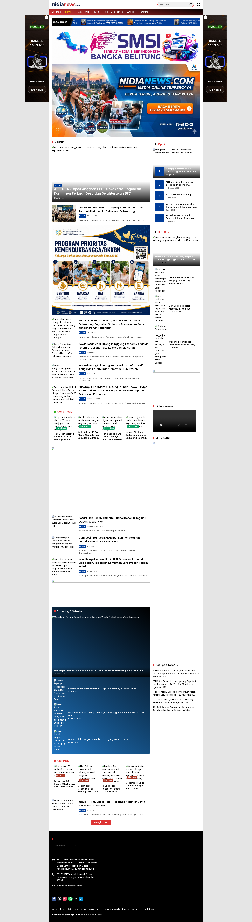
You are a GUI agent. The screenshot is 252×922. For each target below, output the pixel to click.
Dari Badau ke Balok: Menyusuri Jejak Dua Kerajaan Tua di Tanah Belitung (181, 307)
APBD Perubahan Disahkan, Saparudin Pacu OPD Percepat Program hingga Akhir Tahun (174, 672)
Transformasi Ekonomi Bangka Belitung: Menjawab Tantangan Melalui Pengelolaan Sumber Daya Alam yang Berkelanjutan (180, 217)
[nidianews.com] (66, 4)
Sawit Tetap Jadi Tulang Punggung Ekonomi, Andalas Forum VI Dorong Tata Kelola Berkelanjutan (113, 345)
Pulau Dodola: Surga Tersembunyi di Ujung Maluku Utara (98, 739)
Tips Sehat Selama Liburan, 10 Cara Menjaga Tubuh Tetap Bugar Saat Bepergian (64, 437)
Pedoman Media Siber (114, 909)
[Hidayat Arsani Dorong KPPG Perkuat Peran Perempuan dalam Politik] (93, 22)
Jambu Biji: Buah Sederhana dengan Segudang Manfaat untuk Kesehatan (136, 435)
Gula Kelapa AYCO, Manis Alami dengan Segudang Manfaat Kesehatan (89, 435)
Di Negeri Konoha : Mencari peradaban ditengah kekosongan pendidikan (180, 183)
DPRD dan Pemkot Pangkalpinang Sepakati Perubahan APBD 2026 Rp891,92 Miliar (174, 683)
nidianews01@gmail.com (69, 885)
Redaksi (135, 909)
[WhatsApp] (70, 899)
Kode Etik (56, 909)
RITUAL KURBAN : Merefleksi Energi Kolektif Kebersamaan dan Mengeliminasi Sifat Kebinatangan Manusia (181, 206)
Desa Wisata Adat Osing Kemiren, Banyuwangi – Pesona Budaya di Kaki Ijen (106, 714)
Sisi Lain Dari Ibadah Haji (178, 194)
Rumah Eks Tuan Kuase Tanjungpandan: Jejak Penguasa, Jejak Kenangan (183, 279)
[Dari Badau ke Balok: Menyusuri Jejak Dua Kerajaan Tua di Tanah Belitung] (161, 308)
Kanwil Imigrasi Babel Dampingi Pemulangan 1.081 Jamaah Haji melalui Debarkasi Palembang (111, 209)
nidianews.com (91, 909)
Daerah (58, 185)
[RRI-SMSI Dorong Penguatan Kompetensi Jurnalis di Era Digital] (186, 22)
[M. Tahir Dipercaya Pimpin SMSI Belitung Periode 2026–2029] (139, 22)
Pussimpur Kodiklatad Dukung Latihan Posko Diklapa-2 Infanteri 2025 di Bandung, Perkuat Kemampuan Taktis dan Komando (114, 390)
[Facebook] (54, 899)
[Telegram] (81, 899)
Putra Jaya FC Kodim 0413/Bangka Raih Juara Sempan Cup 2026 (64, 784)
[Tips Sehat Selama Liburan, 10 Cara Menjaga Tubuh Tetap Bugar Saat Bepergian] (65, 423)
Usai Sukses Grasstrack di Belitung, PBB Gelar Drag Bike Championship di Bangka (88, 789)
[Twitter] (59, 899)
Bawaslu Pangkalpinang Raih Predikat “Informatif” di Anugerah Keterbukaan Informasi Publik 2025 (113, 367)
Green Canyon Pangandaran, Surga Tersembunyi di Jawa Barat (102, 688)
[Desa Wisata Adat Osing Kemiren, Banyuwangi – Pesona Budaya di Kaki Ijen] (60, 715)
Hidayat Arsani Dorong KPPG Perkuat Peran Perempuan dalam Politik (113, 22)
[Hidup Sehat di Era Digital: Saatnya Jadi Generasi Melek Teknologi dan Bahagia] (113, 423)
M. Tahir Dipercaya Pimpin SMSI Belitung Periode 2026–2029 (161, 22)
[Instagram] (65, 899)
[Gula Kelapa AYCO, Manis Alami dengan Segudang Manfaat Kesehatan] (89, 422)
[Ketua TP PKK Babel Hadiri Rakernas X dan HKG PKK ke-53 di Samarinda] (64, 808)
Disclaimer (148, 909)
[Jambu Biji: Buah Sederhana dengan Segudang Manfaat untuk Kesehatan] (136, 422)
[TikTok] (75, 899)
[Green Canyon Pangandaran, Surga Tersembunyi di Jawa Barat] (60, 690)
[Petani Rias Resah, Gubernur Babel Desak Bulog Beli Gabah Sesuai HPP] (64, 524)
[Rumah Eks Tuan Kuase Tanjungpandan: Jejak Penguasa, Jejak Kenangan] (161, 280)
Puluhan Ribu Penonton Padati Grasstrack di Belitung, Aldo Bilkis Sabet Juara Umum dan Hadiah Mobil (112, 789)
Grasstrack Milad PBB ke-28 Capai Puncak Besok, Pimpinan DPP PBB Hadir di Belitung (135, 786)
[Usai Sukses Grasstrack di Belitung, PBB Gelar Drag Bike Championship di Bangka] (89, 774)
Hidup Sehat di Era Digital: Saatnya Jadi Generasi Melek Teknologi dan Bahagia (112, 437)
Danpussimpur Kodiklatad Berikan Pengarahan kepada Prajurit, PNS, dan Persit (109, 539)
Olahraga (60, 775)
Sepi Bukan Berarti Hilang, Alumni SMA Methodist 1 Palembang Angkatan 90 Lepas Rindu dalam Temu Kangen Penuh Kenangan (112, 324)
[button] (191, 4)
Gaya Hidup (61, 428)
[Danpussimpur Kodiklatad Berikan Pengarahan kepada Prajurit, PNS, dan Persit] (64, 545)
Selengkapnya (100, 822)
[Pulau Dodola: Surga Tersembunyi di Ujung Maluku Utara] (60, 740)
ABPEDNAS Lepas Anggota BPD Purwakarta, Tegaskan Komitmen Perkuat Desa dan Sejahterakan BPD (97, 191)
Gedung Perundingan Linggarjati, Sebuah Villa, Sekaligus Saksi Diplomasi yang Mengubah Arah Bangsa (182, 343)
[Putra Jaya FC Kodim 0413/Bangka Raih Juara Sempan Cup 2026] (65, 771)
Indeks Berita (72, 909)
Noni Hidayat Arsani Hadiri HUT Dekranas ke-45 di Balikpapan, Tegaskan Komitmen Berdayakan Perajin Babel (113, 562)
